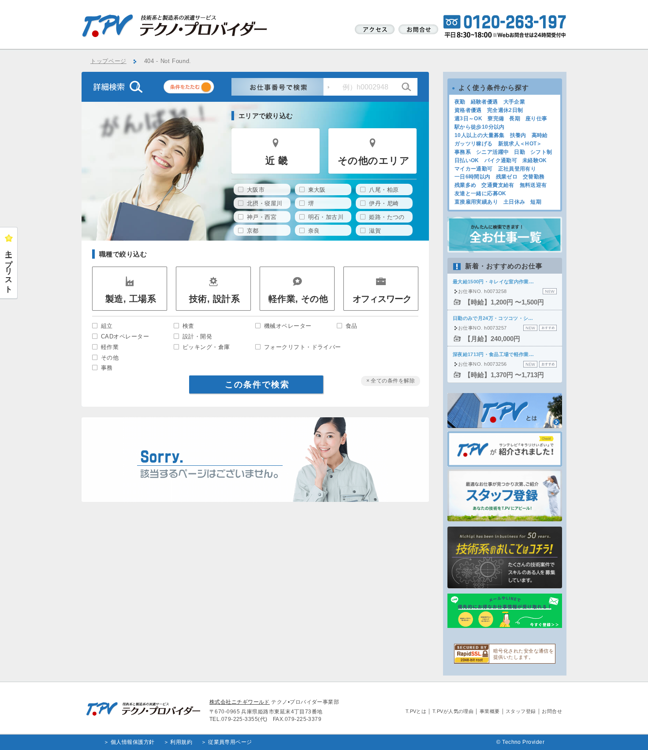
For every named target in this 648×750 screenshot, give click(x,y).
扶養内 (518, 135)
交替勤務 (533, 177)
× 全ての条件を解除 (390, 381)
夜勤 (460, 102)
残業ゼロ (507, 177)
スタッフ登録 (521, 711)
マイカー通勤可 (473, 169)
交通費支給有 (497, 185)
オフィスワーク (382, 299)
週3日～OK (468, 118)
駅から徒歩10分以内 (479, 127)
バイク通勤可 (500, 160)
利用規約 (181, 742)
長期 (514, 118)
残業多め (465, 185)
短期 (535, 202)
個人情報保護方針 (133, 742)
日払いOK (466, 160)
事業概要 (490, 711)
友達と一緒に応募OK (480, 193)
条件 (199, 88)
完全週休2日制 (505, 110)
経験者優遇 (484, 102)
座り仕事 (536, 118)
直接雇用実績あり (476, 202)
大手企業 (514, 102)
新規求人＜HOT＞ (520, 144)
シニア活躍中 (492, 152)
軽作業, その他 (298, 299)
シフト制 (541, 152)
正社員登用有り (517, 169)
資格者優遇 (468, 110)
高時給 (540, 135)
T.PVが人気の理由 (453, 711)
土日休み (514, 202)
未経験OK (534, 160)
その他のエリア (374, 160)
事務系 (462, 152)
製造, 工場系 (130, 299)
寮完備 (496, 118)
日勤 (519, 152)
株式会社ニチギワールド (239, 702)
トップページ (108, 61)
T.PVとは (416, 711)
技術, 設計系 (214, 299)
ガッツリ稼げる (473, 144)
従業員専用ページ (230, 742)
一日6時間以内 (472, 177)
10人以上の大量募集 (479, 135)
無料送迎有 (533, 185)
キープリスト (8, 267)
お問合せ (552, 711)
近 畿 (276, 160)
